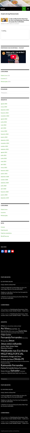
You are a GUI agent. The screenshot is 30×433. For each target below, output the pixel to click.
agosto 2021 (4, 152)
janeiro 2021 (4, 173)
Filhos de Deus (25, 337)
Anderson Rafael (17, 326)
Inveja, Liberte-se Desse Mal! (8, 284)
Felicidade (22, 332)
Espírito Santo (10, 332)
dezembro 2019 (5, 198)
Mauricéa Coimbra (6, 348)
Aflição (3, 326)
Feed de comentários (6, 233)
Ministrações (4, 81)
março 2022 (4, 131)
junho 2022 (4, 122)
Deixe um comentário (14, 23)
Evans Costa (17, 332)
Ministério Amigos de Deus (11, 356)
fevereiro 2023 (4, 113)
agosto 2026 (4, 103)
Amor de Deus (11, 326)
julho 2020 (3, 185)
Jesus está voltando (11, 343)
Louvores (3, 78)
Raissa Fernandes (7, 368)
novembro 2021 (5, 143)
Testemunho (22, 371)
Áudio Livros (4, 75)
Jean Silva (5, 341)
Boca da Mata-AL (6, 331)
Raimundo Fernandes (12, 365)
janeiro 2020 (4, 195)
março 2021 (4, 167)
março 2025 (4, 106)
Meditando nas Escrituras (14, 350)
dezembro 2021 (5, 140)
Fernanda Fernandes (11, 337)
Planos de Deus (10, 361)
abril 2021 (3, 164)
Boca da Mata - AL (14, 329)
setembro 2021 (5, 149)
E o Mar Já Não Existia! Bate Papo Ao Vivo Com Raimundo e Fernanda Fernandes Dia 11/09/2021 (19, 20)
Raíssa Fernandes (20, 368)
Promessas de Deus (5, 363)
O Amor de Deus (7, 359)
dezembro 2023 (5, 110)
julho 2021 (3, 155)
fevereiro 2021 (4, 170)
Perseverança (4, 361)
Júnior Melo (14, 346)
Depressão (3, 332)
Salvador (15, 370)
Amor (6, 326)
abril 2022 (3, 128)
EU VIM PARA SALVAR (7, 281)
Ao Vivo (5, 328)
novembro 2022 (5, 116)
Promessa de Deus (25, 361)
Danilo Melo (22, 331)
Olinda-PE (19, 359)
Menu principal (28, 9)
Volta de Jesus (11, 373)
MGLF (3, 9)
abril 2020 (3, 188)
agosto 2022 (4, 119)
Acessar (3, 227)
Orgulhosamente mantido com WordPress (10, 431)
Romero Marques (5, 371)
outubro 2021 (4, 146)
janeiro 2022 (4, 137)
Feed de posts (4, 230)
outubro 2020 (4, 179)
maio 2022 (3, 125)
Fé (1, 341)
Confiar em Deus (14, 331)
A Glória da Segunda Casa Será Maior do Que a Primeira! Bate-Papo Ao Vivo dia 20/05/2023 (14, 288)
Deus (6, 332)
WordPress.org (5, 236)
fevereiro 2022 (4, 134)
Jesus (11, 340)
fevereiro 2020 (4, 192)
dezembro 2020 (5, 176)
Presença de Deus (17, 361)
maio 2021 (3, 161)
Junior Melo (5, 346)
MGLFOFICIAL (16, 353)
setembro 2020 (5, 182)
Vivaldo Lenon (4, 373)
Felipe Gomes (6, 335)
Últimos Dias (24, 373)
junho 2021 (4, 158)
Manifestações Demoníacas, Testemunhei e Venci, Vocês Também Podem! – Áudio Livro (14, 310)
